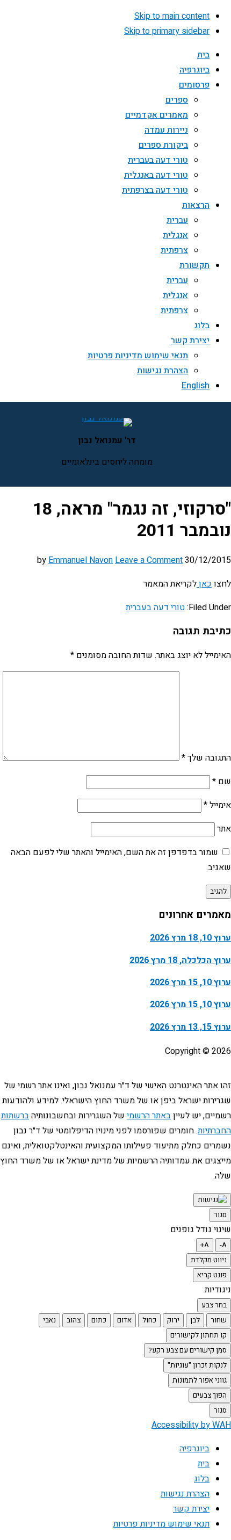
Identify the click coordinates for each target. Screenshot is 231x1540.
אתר (224, 828)
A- (223, 1245)
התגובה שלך (206, 757)
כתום (98, 1320)
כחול (149, 1320)
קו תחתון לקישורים (198, 1335)
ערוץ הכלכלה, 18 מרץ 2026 (180, 960)
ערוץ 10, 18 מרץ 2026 (190, 937)
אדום (124, 1320)
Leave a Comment (149, 560)
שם (221, 781)
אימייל (217, 805)
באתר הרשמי (149, 1115)
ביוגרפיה (194, 1448)
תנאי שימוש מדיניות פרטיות (161, 1523)
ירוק (173, 1320)
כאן (204, 583)
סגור (220, 1215)
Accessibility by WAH (191, 1425)
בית (204, 1463)
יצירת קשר (191, 1508)
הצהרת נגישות (185, 1493)
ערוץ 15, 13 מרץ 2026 (190, 1027)
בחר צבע (214, 1305)
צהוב (74, 1320)
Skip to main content (172, 16)
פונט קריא (212, 1275)
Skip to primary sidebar (167, 31)
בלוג (202, 1478)
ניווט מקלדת (209, 1260)
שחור (219, 1320)
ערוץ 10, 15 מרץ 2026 (190, 982)
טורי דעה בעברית (155, 607)
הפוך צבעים (210, 1395)
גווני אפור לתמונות (199, 1380)
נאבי (49, 1320)
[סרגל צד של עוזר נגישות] (212, 1200)
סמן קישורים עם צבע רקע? (187, 1350)
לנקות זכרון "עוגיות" (197, 1365)
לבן (195, 1320)
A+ (204, 1245)
